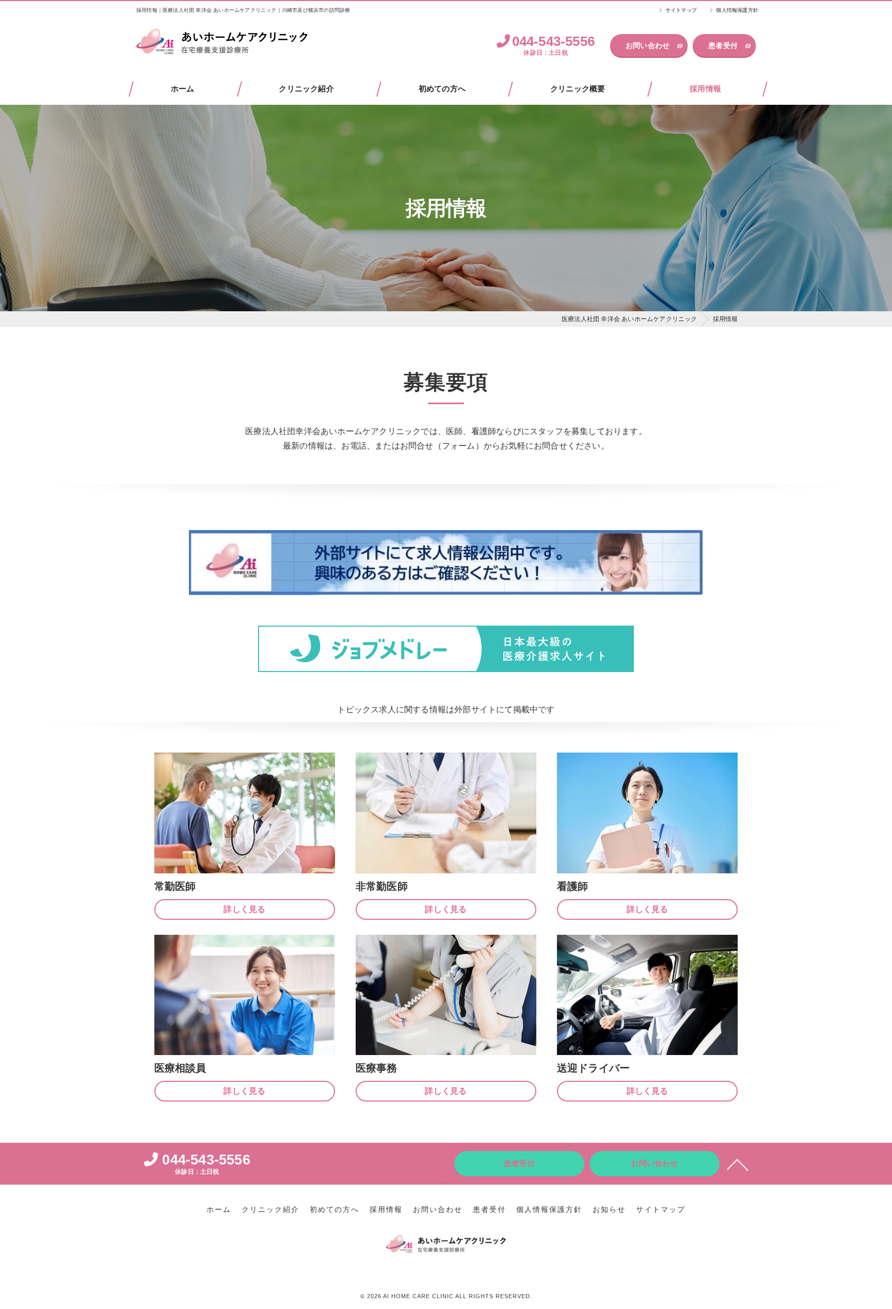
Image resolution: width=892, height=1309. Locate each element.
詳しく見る (244, 909)
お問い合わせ (648, 45)
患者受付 (723, 45)
